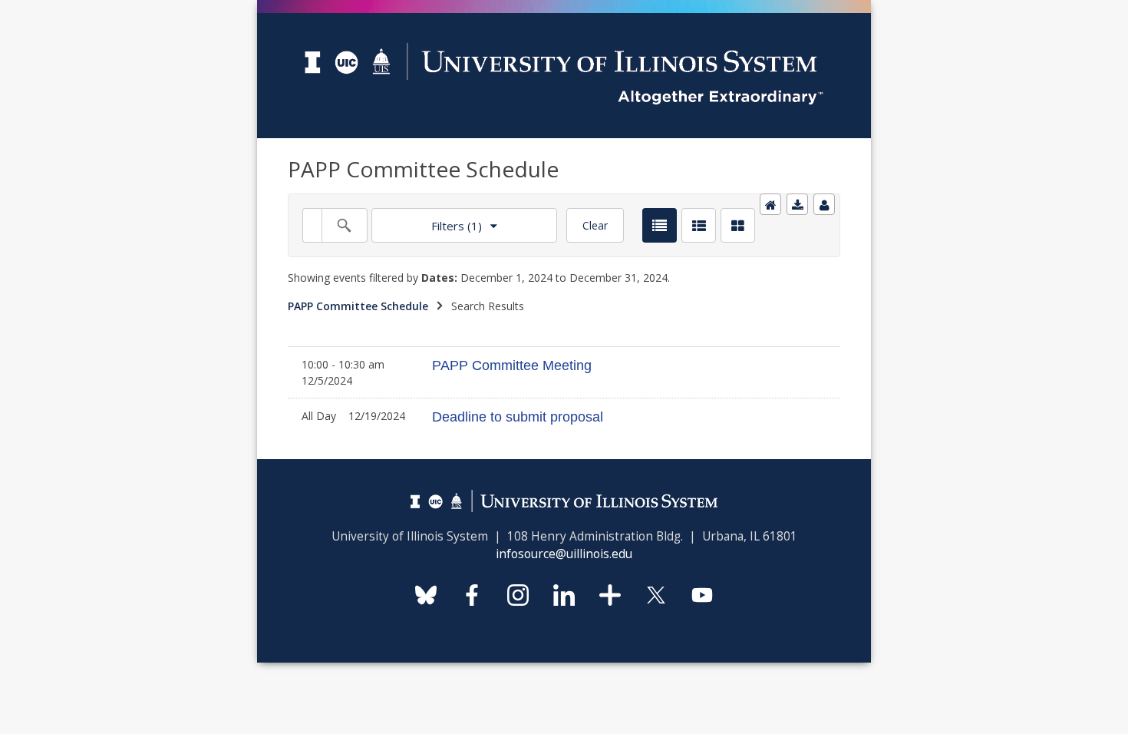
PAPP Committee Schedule (358, 306)
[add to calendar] (797, 204)
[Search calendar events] (345, 225)
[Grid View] (738, 225)
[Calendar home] (770, 204)
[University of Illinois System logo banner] (564, 8)
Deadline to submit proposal (517, 417)
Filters (426, 220)
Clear (595, 225)
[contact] (824, 204)
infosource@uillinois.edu (564, 554)
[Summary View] (698, 225)
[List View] (659, 225)
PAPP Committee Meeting (512, 365)
